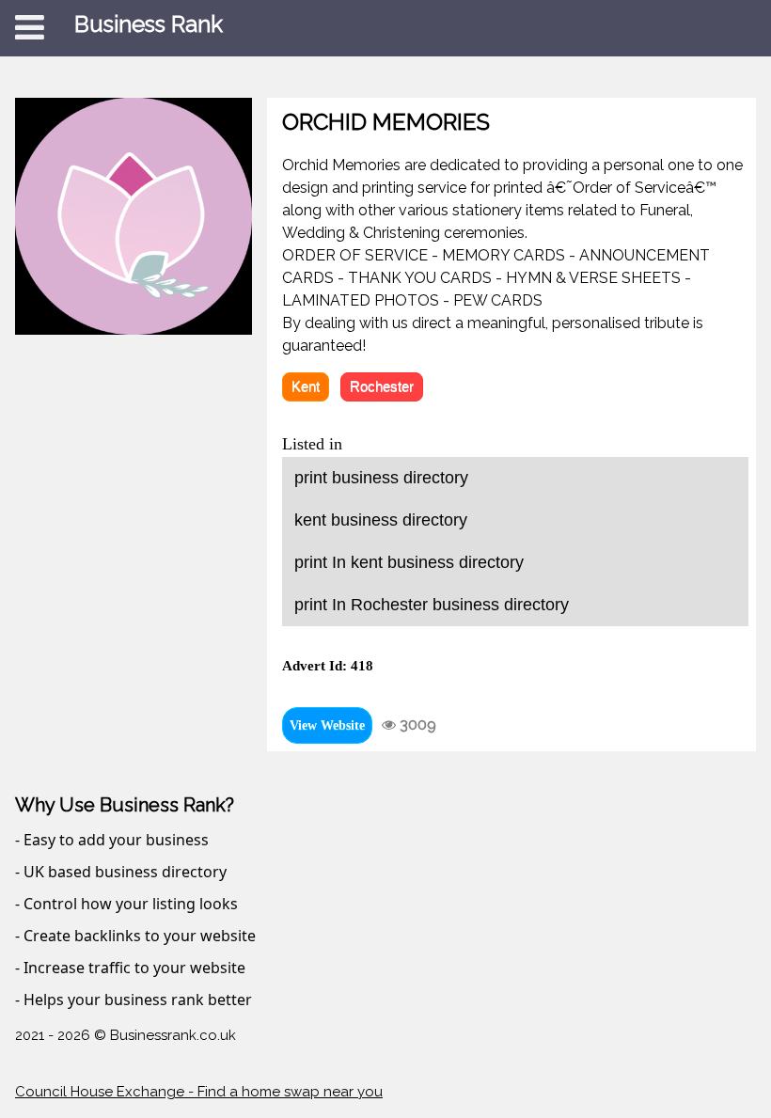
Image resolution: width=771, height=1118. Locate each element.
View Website (327, 725)
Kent (305, 386)
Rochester (382, 386)
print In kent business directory (409, 562)
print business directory (381, 477)
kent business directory (380, 520)
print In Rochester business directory (431, 604)
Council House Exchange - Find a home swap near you (199, 1091)
